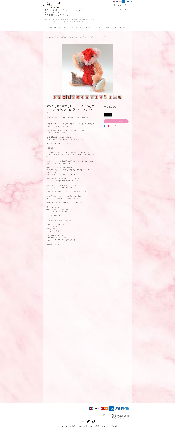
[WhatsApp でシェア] (112, 126)
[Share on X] (115, 126)
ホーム (48, 37)
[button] (126, 4)
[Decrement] (105, 114)
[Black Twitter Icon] (88, 421)
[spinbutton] (107, 114)
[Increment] (110, 114)
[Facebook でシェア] (105, 126)
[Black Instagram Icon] (93, 421)
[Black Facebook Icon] (83, 421)
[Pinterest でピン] (108, 126)
